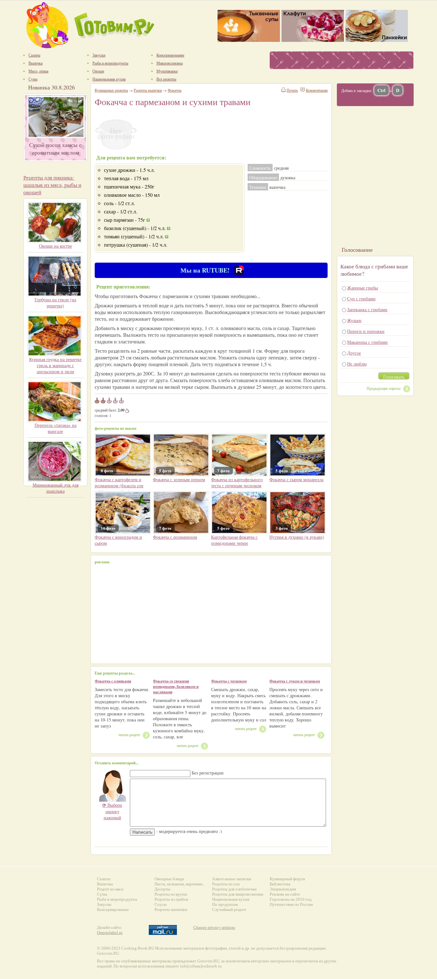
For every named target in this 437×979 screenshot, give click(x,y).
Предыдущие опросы (384, 388)
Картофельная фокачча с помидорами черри (234, 540)
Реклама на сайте (285, 894)
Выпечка (105, 884)
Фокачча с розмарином (175, 537)
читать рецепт (129, 734)
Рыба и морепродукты (117, 899)
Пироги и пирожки (366, 331)
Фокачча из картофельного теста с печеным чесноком (237, 482)
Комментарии (317, 90)
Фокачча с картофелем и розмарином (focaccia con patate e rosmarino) (119, 485)
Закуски (104, 904)
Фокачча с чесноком (229, 681)
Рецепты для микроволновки (237, 894)
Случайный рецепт (229, 909)
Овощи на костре (55, 246)
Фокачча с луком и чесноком (294, 681)
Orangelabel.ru (110, 932)
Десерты (162, 889)
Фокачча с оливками (113, 681)
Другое (354, 353)
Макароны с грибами (367, 342)
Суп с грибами (361, 299)
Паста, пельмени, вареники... (180, 884)
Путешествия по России (291, 904)
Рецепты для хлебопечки (234, 889)
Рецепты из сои (226, 884)
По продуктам (225, 904)
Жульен (354, 320)
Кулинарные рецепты (111, 90)
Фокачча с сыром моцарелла (296, 479)
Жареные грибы (362, 288)
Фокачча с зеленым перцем (179, 479)
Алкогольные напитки (231, 878)
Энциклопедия (283, 889)
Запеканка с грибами (367, 309)
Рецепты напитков (171, 909)
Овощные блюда (169, 878)
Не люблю (357, 364)
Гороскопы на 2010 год (291, 899)
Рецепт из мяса (110, 889)
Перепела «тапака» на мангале (55, 428)
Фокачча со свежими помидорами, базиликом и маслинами (176, 686)
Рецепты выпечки (148, 90)
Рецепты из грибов (171, 899)
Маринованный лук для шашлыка (55, 488)
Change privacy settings (214, 927)
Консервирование (113, 909)
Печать (292, 90)
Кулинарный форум (287, 878)
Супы (102, 894)
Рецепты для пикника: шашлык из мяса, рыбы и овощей (52, 185)
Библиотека (280, 884)
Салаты (103, 878)
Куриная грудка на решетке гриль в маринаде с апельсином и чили (55, 365)
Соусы (161, 904)
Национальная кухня (230, 899)
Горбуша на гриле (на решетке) (55, 303)
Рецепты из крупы (171, 894)
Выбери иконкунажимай (112, 811)
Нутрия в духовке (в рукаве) (296, 537)
